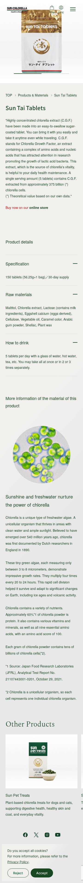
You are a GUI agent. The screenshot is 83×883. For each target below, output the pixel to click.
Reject (18, 873)
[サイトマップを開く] (72, 9)
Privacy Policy (18, 862)
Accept (42, 873)
